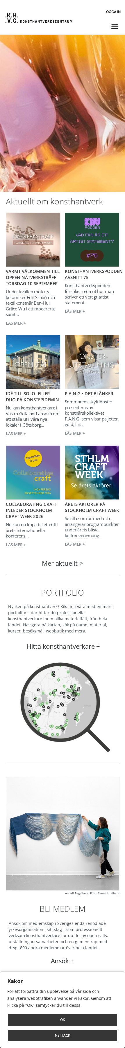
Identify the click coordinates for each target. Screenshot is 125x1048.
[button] (114, 26)
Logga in (112, 11)
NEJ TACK (62, 1035)
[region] (62, 1009)
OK (62, 1019)
